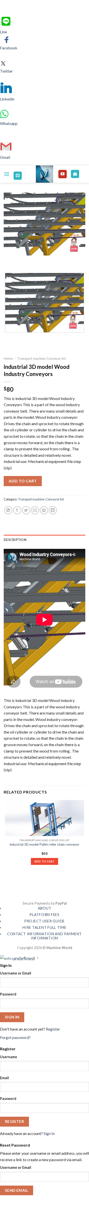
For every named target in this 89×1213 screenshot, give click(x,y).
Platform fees (44, 915)
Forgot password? (15, 1037)
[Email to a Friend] (35, 510)
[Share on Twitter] (26, 510)
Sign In (49, 1133)
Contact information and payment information (44, 936)
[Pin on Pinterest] (44, 510)
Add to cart (23, 480)
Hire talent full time (44, 927)
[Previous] (8, 260)
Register (53, 1029)
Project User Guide (44, 921)
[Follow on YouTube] (62, 174)
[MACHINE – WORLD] (44, 174)
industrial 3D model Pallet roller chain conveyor (44, 844)
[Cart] (75, 174)
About (44, 908)
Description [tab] (15, 540)
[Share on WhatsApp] (8, 510)
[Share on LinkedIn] (53, 510)
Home (8, 358)
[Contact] (18, 176)
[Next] (22, 260)
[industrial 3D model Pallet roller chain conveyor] (44, 818)
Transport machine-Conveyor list (41, 358)
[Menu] (7, 174)
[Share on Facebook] (17, 510)
